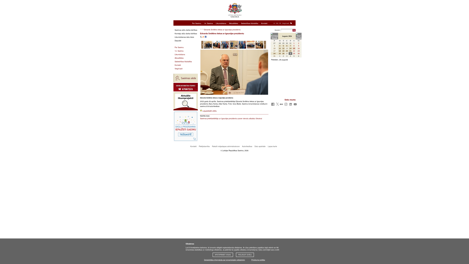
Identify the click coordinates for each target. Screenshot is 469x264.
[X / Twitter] (277, 105)
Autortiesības (247, 146)
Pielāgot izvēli (245, 255)
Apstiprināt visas (223, 255)
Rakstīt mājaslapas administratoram (226, 146)
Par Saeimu (196, 23)
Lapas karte (272, 146)
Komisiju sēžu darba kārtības (186, 33)
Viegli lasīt (285, 23)
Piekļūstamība (204, 146)
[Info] (185, 87)
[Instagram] (286, 105)
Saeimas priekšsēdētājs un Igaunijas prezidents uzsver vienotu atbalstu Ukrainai (231, 118)
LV (274, 23)
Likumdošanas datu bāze (184, 37)
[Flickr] (282, 105)
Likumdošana (221, 23)
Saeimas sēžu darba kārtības (186, 30)
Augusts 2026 (287, 36)
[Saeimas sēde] (185, 78)
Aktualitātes (233, 23)
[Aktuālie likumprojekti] (185, 101)
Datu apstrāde (260, 146)
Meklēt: (278, 30)
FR (280, 23)
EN (277, 23)
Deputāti (178, 40)
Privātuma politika (258, 260)
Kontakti (264, 23)
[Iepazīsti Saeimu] (185, 126)
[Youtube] (296, 105)
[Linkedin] (291, 105)
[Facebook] (273, 105)
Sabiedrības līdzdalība (249, 23)
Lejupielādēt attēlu (210, 111)
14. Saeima (208, 23)
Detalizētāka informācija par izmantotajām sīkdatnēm (224, 260)
